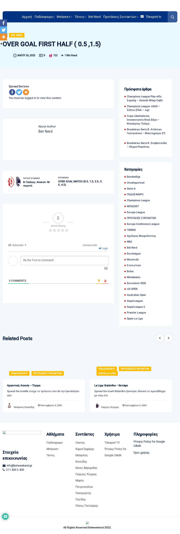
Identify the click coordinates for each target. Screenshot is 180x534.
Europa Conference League (143, 224)
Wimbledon (133, 277)
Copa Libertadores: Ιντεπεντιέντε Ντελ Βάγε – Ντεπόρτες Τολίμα (143, 120)
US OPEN (132, 289)
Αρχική (27, 17)
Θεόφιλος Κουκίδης (24, 407)
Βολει (130, 271)
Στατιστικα (134, 265)
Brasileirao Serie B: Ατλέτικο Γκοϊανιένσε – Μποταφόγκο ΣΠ (146, 133)
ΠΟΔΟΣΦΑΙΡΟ (135, 194)
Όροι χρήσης (142, 452)
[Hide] (1, 43)
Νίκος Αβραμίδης (86, 468)
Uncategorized (135, 182)
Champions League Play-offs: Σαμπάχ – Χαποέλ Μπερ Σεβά (145, 98)
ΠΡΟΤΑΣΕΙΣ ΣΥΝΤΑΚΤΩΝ (141, 218)
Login (105, 248)
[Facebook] (12, 92)
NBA (129, 241)
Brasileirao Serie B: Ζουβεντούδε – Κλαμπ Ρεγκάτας (147, 145)
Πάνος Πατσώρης (86, 505)
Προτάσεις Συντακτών (119, 17)
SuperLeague (135, 300)
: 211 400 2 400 (14, 469)
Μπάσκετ (63, 17)
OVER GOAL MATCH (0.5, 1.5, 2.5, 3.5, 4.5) (80, 183)
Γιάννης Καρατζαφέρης (84, 446)
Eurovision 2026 (136, 283)
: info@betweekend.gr (18, 465)
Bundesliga (133, 176)
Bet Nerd (94, 17)
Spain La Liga (135, 318)
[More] (26, 92)
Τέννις (79, 17)
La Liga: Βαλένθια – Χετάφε (111, 385)
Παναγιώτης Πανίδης (83, 496)
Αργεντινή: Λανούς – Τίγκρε (24, 385)
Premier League (136, 312)
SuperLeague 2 (136, 306)
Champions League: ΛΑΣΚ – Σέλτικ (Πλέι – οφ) (143, 108)
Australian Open (136, 295)
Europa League (136, 212)
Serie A (131, 188)
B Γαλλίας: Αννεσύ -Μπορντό (36, 184)
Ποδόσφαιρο (43, 17)
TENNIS (131, 230)
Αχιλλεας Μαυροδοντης (141, 236)
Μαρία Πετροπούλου (84, 483)
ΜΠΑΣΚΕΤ (133, 206)
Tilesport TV (112, 442)
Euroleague (134, 253)
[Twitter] (19, 92)
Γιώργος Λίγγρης (110, 407)
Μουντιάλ (133, 259)
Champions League (138, 200)
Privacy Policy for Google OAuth (115, 452)
